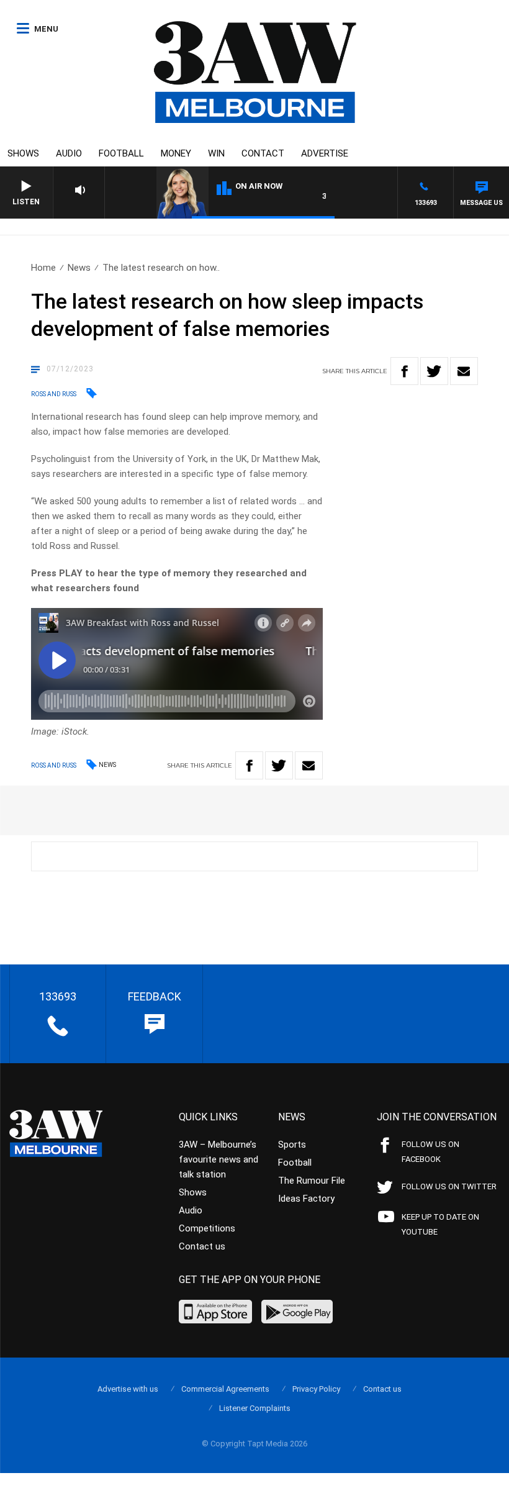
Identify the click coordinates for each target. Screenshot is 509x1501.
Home (43, 267)
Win (216, 153)
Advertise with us (127, 1389)
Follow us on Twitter (449, 1186)
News (79, 267)
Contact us (202, 1246)
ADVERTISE (324, 153)
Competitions (207, 1228)
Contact (262, 153)
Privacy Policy (316, 1389)
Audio (69, 153)
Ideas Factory (306, 1198)
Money (176, 153)
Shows (23, 153)
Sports (292, 1144)
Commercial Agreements (225, 1389)
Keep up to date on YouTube (440, 1224)
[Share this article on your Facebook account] (404, 371)
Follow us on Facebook (430, 1152)
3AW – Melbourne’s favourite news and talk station (218, 1159)
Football (121, 153)
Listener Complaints (255, 1408)
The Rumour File (311, 1180)
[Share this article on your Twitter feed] (434, 371)
